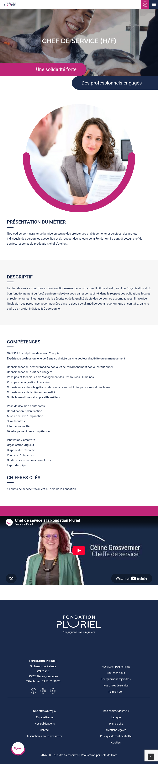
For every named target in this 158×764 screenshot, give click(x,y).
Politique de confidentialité (116, 736)
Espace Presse (44, 717)
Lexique (116, 717)
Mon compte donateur (116, 711)
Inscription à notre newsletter (44, 736)
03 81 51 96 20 (51, 681)
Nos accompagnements (116, 666)
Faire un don (115, 691)
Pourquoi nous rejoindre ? (116, 679)
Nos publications (45, 723)
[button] (153, 4)
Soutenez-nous (116, 672)
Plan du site (116, 723)
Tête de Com (109, 755)
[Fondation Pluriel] (10, 6)
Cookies (116, 742)
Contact (45, 730)
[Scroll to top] (151, 756)
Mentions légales (116, 730)
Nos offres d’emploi (44, 711)
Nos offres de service (115, 685)
